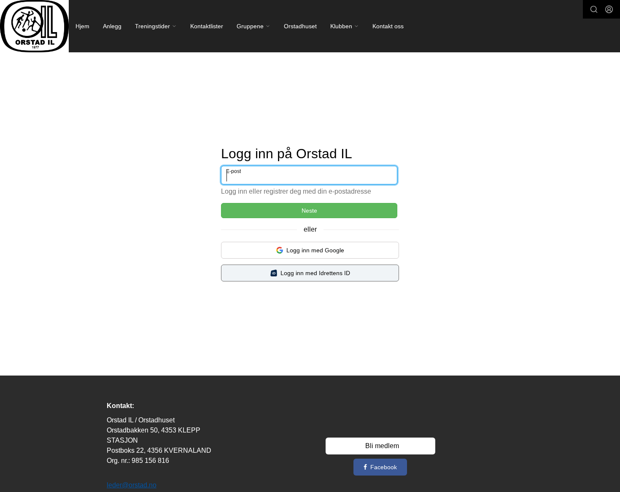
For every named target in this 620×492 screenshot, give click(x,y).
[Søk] (593, 9)
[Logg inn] (609, 9)
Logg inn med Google (315, 250)
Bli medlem (382, 445)
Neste (309, 210)
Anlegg (112, 26)
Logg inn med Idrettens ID (315, 273)
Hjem (82, 26)
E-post (233, 171)
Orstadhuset (300, 26)
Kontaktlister (206, 26)
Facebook (383, 467)
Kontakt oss (388, 26)
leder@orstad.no (131, 485)
